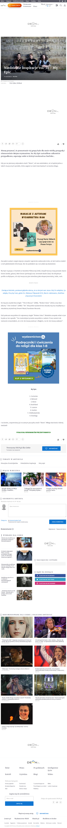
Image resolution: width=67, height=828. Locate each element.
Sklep (39, 1)
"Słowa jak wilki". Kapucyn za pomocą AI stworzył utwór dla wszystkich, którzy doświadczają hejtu (16, 640)
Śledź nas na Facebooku (47, 575)
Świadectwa (22, 786)
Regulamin (12, 823)
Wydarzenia (27, 4)
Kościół (37, 700)
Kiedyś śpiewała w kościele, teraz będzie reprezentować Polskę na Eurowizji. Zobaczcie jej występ (50, 670)
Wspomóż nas (53, 448)
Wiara (35, 6)
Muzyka (15, 76)
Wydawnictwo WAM (21, 818)
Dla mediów (36, 823)
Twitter (62, 1)
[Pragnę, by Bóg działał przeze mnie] (56, 479)
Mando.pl (35, 818)
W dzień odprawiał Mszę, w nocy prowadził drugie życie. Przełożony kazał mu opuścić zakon (7, 554)
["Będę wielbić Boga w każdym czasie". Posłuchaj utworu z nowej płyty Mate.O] (17, 685)
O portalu (6, 823)
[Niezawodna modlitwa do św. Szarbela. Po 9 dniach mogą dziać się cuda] (24, 569)
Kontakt (30, 823)
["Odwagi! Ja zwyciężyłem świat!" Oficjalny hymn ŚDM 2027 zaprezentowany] (33, 479)
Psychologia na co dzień (40, 786)
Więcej (43, 4)
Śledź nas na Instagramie (47, 583)
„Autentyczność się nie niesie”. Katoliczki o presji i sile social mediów (8, 593)
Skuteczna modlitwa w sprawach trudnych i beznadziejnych (8, 539)
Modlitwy (36, 788)
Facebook (60, 1)
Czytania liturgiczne (39, 783)
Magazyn (8, 1)
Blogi (27, 1)
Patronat (59, 823)
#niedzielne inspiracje (28, 463)
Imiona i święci (23, 788)
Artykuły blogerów (10, 786)
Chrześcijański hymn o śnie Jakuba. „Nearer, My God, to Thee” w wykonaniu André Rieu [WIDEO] (49, 640)
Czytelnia (23, 774)
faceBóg (33, 1)
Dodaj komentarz (57, 522)
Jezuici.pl (7, 818)
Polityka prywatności (22, 823)
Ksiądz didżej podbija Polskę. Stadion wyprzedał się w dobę (9, 490)
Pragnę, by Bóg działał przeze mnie (54, 489)
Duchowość (22, 783)
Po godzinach (8, 76)
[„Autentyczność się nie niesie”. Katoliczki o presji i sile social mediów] (24, 595)
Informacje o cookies (51, 823)
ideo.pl (37, 826)
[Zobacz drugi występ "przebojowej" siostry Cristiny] (17, 713)
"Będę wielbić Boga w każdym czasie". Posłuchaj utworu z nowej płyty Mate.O (16, 698)
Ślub (6, 788)
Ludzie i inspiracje (52, 786)
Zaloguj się (4, 520)
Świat (7, 768)
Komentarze (27, 6)
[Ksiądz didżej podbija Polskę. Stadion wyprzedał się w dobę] (11, 479)
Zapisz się (19, 803)
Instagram (65, 1)
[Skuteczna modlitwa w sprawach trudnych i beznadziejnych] (24, 542)
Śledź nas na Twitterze (46, 579)
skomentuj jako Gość (15, 520)
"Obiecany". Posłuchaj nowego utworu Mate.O (15, 669)
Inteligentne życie (53, 769)
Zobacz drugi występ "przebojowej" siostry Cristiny (15, 727)
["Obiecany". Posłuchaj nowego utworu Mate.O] (17, 656)
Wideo (50, 774)
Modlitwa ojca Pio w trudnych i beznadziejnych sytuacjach (7, 580)
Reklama (42, 823)
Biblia (2, 1)
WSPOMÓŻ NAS (44, 813)
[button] (56, 5)
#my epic (42, 463)
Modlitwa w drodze (18, 1)
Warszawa (49, 4)
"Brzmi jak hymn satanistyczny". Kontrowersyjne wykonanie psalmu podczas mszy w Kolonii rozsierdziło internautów (50, 699)
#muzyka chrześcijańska (9, 463)
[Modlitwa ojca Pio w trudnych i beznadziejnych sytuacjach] (24, 582)
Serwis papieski (9, 783)
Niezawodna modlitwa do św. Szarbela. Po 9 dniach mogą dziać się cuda (8, 566)
